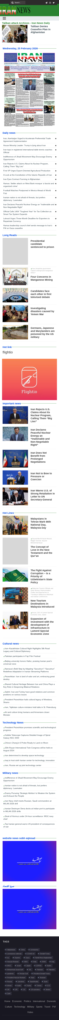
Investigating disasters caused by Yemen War (42, 311)
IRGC (9, 965)
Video (30, 1012)
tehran (9, 985)
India (34, 961)
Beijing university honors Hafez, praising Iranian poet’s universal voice (27, 662)
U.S (48, 985)
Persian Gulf (23, 973)
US (24, 989)
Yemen (48, 989)
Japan (28, 965)
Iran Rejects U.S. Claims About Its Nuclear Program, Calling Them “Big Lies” (25, 165)
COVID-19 (30, 954)
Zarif (8, 993)
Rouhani (42, 977)
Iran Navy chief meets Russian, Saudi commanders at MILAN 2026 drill (27, 802)
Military (30, 1007)
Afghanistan (11, 950)
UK (8, 989)
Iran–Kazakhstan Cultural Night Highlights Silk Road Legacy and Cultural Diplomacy (26, 649)
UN (16, 989)
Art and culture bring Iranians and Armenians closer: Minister (26, 713)
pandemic (10, 973)
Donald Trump (45, 954)
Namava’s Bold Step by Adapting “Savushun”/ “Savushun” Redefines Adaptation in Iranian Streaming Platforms (29, 670)
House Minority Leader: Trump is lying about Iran (24, 145)
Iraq (52, 961)
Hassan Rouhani (12, 961)
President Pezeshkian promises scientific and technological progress (29, 728)
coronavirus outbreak (14, 954)
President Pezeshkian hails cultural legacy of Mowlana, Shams (27, 700)
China (23, 950)
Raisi (32, 977)
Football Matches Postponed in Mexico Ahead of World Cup (27, 191)
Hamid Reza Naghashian (43, 957)
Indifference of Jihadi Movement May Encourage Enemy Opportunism (27, 158)
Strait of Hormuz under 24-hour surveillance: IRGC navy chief (28, 817)
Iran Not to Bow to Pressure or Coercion (41, 476)
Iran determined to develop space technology (24, 755)
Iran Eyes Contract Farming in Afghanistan (21, 179)
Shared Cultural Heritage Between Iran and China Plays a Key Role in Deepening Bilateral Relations (29, 685)
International (39, 1001)
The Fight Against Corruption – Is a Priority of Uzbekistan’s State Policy (41, 576)
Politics (27, 1001)
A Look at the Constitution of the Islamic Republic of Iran (27, 175)
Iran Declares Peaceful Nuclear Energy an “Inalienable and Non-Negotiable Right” (28, 205)
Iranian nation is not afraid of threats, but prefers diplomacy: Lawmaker (24, 198)
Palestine (52, 969)
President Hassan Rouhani (16, 977)
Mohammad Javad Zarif (15, 969)
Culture (8, 1007)
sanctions (21, 981)
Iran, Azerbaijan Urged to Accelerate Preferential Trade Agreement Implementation (27, 139)
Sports (39, 1007)
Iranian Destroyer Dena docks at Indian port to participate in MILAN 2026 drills (29, 809)
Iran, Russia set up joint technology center (22, 765)
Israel (19, 965)
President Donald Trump (41, 973)
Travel (47, 1007)
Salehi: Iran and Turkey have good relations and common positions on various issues (29, 693)
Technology (19, 1007)
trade (19, 985)
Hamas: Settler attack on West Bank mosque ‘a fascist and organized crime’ (28, 184)
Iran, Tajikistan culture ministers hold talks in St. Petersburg (30, 707)
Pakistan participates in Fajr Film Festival (22, 656)
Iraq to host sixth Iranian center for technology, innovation (29, 760)
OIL (30, 969)
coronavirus (34, 950)
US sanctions (35, 989)
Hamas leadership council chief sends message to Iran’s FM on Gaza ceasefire (27, 226)
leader (49, 965)
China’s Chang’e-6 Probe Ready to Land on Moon (26, 743)
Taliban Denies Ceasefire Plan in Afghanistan (40, 29)
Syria (45, 981)
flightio (8, 352)
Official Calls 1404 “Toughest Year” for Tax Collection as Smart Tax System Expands (27, 212)
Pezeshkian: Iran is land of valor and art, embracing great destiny (29, 677)
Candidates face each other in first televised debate (41, 294)
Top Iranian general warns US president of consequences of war (29, 825)
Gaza (27, 957)
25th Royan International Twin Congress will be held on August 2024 (28, 749)
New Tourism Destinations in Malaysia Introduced (42, 603)
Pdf (54, 1007)
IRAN (44, 961)
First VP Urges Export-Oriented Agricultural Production (26, 171)
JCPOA (38, 965)
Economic (17, 1001)
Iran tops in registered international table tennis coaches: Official (28, 151)
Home (7, 1001)
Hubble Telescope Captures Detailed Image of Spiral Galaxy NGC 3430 (26, 736)
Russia (9, 981)
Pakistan (40, 969)
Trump (28, 985)
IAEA (25, 961)
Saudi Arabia (34, 981)
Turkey (39, 985)
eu (8, 957)
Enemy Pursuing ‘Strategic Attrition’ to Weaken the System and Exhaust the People (29, 794)
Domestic (51, 1001)
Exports (17, 957)
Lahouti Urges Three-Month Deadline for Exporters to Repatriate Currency (26, 219)
